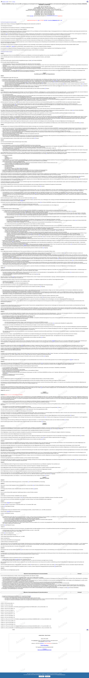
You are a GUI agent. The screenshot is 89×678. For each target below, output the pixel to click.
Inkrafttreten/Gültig (49, 15)
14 (76, 396)
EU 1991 (7, 1)
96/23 (71, 359)
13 (15, 559)
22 (79, 177)
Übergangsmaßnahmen (55, 15)
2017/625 (45, 20)
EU (12, 1)
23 (6, 33)
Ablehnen (47, 676)
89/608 (53, 340)
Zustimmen (42, 676)
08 (4, 267)
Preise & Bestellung (44, 645)
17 (28, 481)
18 (33, 485)
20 (73, 110)
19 (5, 504)
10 (56, 80)
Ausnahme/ (53, 20)
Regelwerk (3, 1)
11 (79, 341)
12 (73, 359)
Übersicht (42, 643)
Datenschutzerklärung (61, 674)
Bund (14, 1)
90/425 (13, 46)
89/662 (7, 46)
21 (19, 559)
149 (61, 20)
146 (38, 20)
